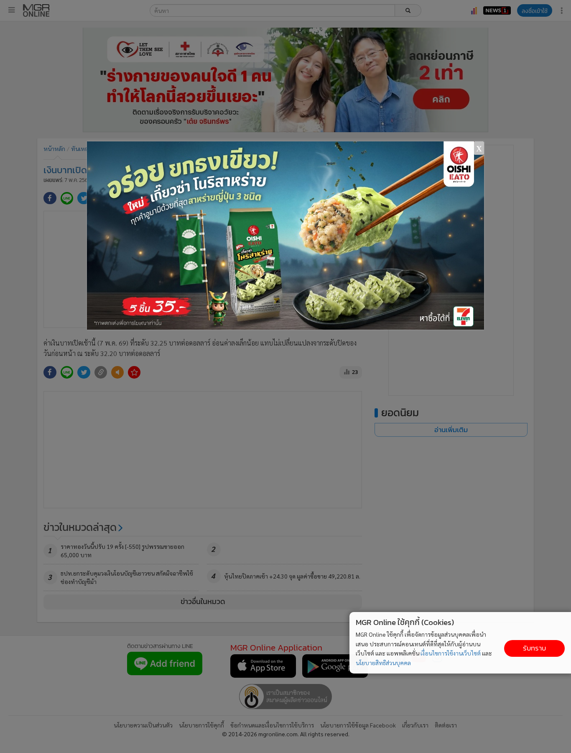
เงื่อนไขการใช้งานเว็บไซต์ (451, 653)
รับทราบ (534, 648)
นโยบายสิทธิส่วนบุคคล (383, 662)
